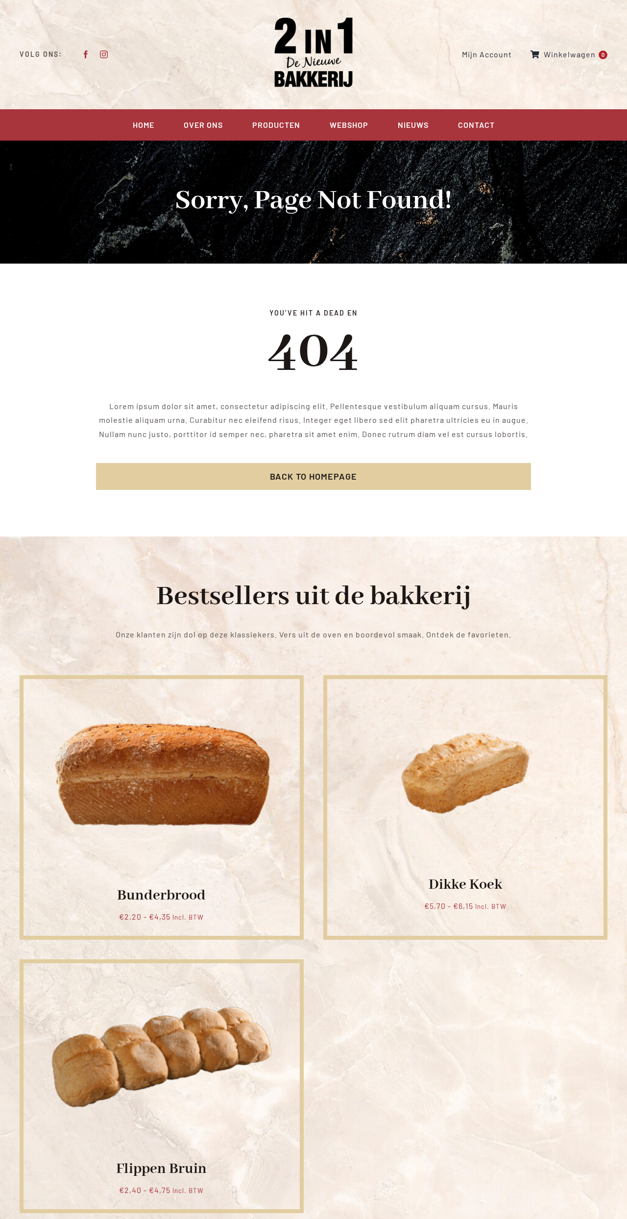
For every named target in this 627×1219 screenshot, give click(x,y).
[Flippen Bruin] (161, 974)
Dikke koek (465, 885)
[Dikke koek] (465, 690)
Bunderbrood (161, 895)
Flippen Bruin (161, 1169)
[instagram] (104, 54)
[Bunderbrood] (161, 690)
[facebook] (86, 54)
